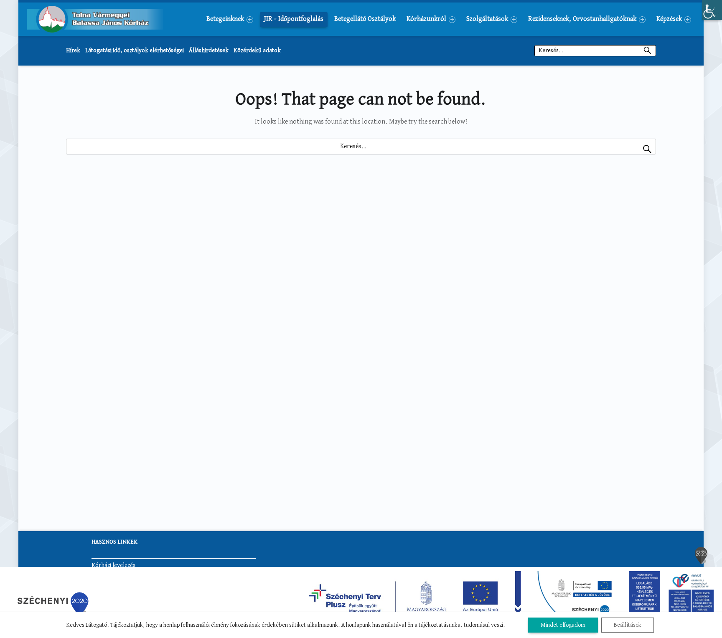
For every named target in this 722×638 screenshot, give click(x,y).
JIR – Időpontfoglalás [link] (293, 19)
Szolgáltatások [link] (487, 19)
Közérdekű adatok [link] (257, 50)
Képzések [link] (669, 19)
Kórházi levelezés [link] (113, 565)
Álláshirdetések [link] (209, 50)
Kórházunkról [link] (426, 19)
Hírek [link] (73, 50)
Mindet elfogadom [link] (563, 625)
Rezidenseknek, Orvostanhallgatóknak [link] (582, 19)
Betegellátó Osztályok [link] (365, 19)
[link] (712, 10)
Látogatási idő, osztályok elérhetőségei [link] (134, 50)
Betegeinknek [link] (225, 19)
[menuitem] (229, 19)
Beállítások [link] (627, 625)
